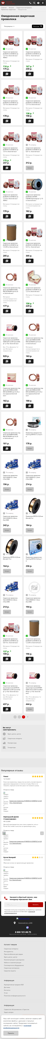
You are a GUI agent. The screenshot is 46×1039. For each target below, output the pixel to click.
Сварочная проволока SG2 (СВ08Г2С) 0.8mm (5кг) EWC (10, 518)
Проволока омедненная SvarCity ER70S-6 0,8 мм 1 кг (34, 559)
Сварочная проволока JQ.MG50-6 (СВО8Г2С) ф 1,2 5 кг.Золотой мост (33, 289)
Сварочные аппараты (15, 738)
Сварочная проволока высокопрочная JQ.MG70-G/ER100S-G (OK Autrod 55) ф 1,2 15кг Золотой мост (11, 688)
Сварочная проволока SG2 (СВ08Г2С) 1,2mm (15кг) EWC (33, 477)
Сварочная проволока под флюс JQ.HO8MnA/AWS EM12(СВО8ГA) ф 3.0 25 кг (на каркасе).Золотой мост (11, 392)
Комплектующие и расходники (14, 960)
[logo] (23, 919)
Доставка (7, 987)
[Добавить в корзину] (7, 74)
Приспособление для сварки (13, 954)
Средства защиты (10, 971)
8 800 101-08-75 (23, 932)
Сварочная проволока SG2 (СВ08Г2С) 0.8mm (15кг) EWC (10, 600)
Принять (11, 1033)
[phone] (30, 3)
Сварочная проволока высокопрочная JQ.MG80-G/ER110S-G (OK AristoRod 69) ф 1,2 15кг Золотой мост (34, 689)
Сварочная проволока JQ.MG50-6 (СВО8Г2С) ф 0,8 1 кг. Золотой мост (33, 150)
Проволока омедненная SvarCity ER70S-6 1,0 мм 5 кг (34, 434)
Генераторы (12, 747)
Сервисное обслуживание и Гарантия (16, 1009)
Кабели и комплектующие (12, 962)
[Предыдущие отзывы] (4, 833)
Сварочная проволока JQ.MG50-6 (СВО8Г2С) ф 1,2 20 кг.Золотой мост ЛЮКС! (10, 197)
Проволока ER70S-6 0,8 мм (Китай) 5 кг (34, 517)
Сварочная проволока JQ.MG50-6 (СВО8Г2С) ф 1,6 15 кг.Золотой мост (10, 103)
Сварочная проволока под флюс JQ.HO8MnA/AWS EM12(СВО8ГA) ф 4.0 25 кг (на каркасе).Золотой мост (34, 392)
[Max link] (27, 927)
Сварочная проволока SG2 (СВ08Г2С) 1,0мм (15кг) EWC (10, 477)
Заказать (36, 905)
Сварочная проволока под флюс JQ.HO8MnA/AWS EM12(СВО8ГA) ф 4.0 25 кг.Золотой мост (11, 290)
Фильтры (36, 26)
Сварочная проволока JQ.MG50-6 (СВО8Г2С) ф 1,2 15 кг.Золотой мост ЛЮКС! (10, 54)
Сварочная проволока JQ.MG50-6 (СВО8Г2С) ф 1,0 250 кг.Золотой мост (10, 245)
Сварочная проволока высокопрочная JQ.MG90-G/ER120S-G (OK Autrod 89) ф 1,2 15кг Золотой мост (11, 340)
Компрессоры (12, 743)
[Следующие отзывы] (42, 833)
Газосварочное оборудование (14, 965)
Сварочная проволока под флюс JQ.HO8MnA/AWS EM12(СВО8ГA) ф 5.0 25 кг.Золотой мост (34, 340)
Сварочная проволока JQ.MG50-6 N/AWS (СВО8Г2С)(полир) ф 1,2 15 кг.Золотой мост (34, 197)
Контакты (7, 990)
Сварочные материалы (11, 968)
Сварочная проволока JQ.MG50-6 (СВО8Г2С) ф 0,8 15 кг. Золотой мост (10, 641)
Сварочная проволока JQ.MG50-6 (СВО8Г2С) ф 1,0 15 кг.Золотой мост (33, 103)
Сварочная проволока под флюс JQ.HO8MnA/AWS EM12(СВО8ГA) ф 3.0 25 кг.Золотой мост (11, 435)
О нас (6, 993)
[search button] (34, 3)
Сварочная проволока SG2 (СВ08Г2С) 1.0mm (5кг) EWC (33, 600)
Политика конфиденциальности (15, 996)
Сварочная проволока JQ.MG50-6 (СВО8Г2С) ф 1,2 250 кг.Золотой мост (33, 641)
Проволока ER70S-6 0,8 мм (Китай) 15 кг (11, 558)
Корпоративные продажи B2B (14, 985)
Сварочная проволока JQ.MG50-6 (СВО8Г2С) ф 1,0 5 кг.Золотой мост (10, 150)
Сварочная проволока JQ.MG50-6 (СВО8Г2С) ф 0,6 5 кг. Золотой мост (33, 245)
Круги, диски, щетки (14, 734)
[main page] (8, 3)
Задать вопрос (9, 1012)
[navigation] (43, 3)
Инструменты (8, 951)
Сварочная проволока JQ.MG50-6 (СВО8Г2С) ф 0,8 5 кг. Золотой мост (33, 54)
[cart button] (38, 3)
